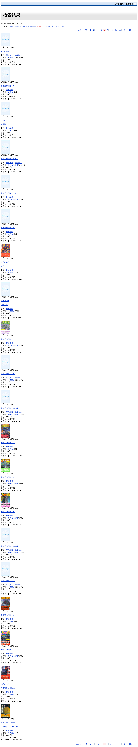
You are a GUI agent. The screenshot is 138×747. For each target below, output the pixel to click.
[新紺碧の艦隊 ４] (5, 437)
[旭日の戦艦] (5, 257)
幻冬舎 (10, 92)
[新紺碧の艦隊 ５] (5, 222)
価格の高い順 (26, 26)
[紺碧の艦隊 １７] (5, 575)
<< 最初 (79, 30)
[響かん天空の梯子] (5, 717)
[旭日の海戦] (5, 679)
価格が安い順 (18, 26)
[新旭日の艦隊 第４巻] (5, 153)
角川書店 (11, 272)
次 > (125, 30)
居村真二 (9, 55)
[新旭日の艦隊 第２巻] (5, 541)
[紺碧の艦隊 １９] (5, 46)
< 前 (85, 30)
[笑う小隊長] (5, 295)
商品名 (12, 26)
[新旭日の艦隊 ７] (5, 644)
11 (120, 30)
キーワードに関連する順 (58, 26)
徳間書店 (11, 57)
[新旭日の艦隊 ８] (5, 506)
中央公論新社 (13, 165)
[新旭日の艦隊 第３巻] (5, 403)
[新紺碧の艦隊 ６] (5, 80)
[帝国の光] (5, 115)
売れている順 (47, 26)
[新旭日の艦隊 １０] (5, 334)
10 (116, 30)
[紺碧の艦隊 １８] (5, 368)
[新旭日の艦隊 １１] (5, 188)
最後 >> (132, 30)
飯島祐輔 (9, 163)
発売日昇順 (33, 26)
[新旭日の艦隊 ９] (5, 472)
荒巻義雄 (18, 55)
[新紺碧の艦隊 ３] (5, 610)
